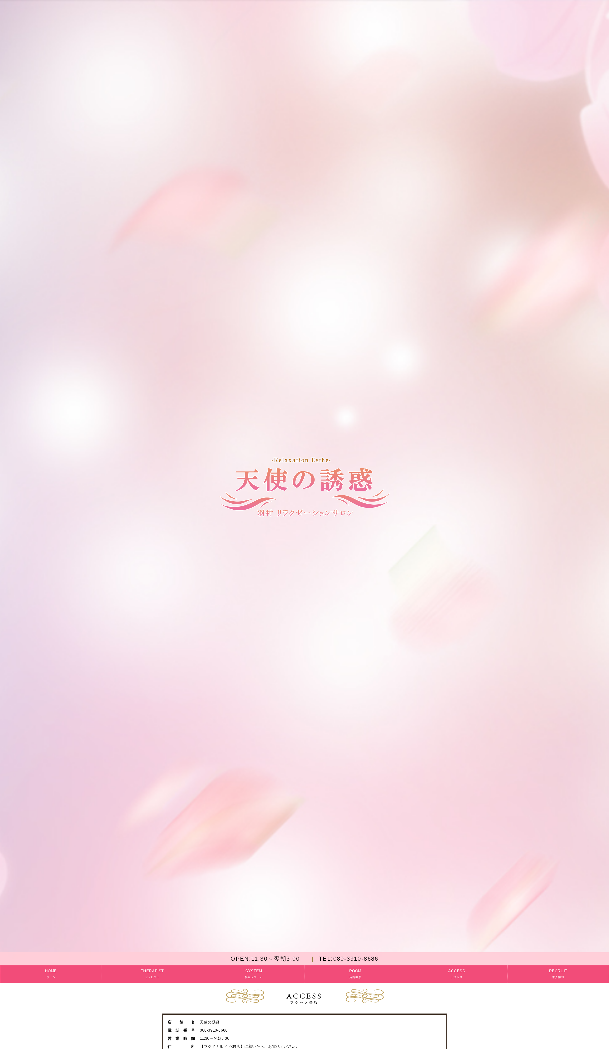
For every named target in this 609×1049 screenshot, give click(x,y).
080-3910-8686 (348, 958)
